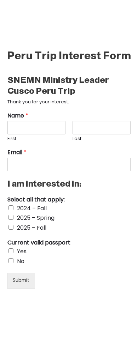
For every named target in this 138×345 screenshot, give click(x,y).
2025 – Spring (35, 218)
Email (17, 152)
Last (77, 139)
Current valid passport (38, 243)
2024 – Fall (32, 208)
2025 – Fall (31, 228)
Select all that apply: (36, 200)
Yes (22, 251)
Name (17, 116)
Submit (21, 280)
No (20, 261)
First (11, 139)
